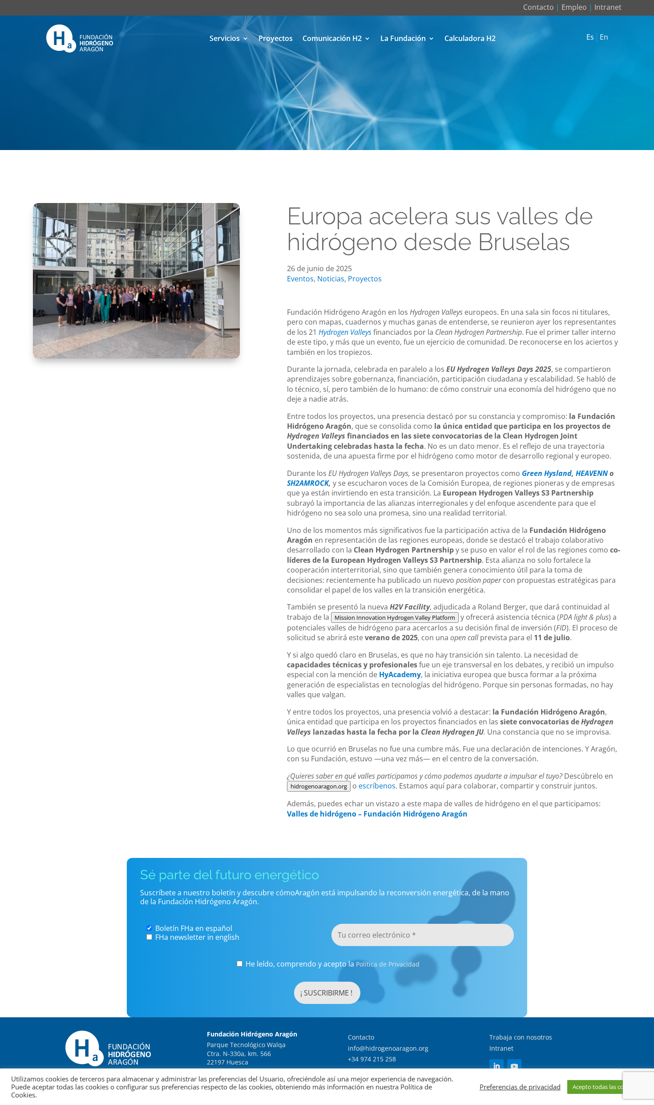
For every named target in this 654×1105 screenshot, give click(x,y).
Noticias (330, 279)
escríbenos (377, 786)
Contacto (538, 7)
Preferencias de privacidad (520, 1087)
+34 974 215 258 (372, 1059)
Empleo (574, 7)
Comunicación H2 (332, 38)
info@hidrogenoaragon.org (388, 1048)
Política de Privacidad (388, 964)
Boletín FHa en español (192, 928)
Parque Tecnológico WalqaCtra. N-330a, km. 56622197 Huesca (246, 1053)
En (604, 37)
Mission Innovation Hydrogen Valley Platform (395, 617)
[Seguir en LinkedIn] (496, 1066)
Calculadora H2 (470, 38)
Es (590, 37)
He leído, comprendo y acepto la (332, 964)
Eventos (300, 279)
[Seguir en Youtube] (514, 1066)
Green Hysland (547, 473)
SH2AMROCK (308, 483)
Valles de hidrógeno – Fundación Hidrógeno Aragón (377, 814)
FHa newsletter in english (196, 937)
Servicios (225, 38)
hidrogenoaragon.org (319, 786)
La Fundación (403, 38)
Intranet (608, 7)
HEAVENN (592, 473)
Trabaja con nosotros (520, 1037)
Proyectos (275, 38)
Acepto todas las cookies (605, 1087)
